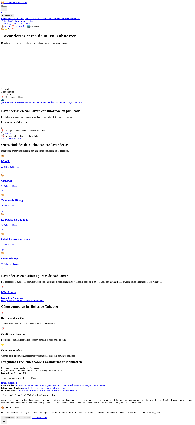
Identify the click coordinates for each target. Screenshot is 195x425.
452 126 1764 (11, 133)
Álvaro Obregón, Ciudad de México (93, 385)
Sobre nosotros (26, 21)
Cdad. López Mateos (36, 18)
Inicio (3, 12)
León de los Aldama (10, 18)
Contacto (15, 21)
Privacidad (17, 23)
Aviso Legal (6, 23)
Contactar (16, 138)
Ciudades (6, 16)
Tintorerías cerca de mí (33, 385)
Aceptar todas (8, 418)
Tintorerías (6, 21)
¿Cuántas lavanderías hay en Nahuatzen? (22, 368)
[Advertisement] (97, 67)
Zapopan (23, 18)
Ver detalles (6, 138)
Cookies (26, 23)
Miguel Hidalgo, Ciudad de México (60, 385)
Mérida (77, 18)
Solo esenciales (23, 418)
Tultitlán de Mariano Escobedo (60, 18)
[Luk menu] (4, 8)
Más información (39, 417)
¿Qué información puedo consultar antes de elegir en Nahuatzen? (33, 370)
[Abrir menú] (2, 5)
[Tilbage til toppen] (4, 421)
